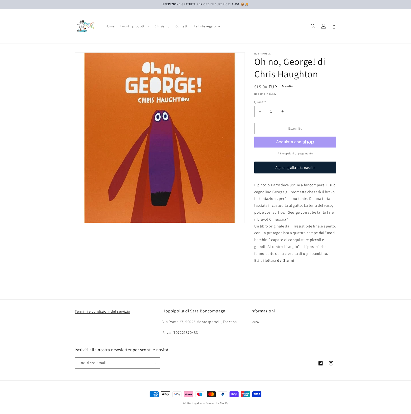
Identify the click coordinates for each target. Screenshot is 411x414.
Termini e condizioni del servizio (102, 311)
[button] (134, 26)
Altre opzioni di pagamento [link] (295, 153)
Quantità (260, 102)
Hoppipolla (198, 403)
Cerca (254, 322)
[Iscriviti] (155, 363)
